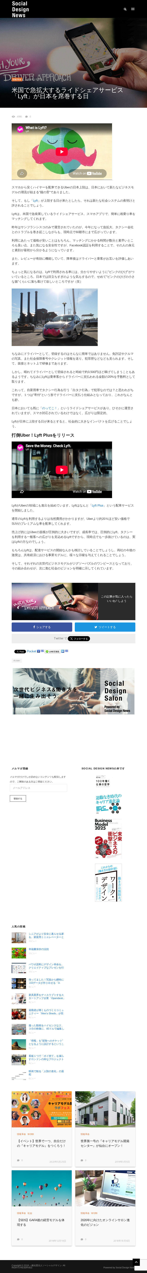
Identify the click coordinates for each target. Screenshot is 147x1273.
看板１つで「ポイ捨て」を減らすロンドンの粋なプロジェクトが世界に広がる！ (46, 1057)
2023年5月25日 (58, 1162)
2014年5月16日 (34, 80)
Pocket (31, 651)
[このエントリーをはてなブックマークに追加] (42, 651)
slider (17, 661)
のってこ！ (49, 408)
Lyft (35, 200)
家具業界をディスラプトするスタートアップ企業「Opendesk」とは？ (47, 996)
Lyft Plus (97, 505)
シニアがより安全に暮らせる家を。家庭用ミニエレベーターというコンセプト (46, 935)
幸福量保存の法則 (39, 949)
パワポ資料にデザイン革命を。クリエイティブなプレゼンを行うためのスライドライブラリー (46, 966)
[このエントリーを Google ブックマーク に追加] (38, 651)
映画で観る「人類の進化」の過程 (46, 1073)
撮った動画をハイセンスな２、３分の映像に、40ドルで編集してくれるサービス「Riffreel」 (46, 1027)
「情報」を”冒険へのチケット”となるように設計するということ (46, 1042)
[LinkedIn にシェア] (62, 651)
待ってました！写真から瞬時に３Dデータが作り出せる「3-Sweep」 (46, 981)
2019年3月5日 (122, 1162)
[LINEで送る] (52, 651)
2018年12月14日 (57, 1241)
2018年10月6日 (121, 1241)
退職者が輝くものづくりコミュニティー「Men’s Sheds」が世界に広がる (46, 1012)
